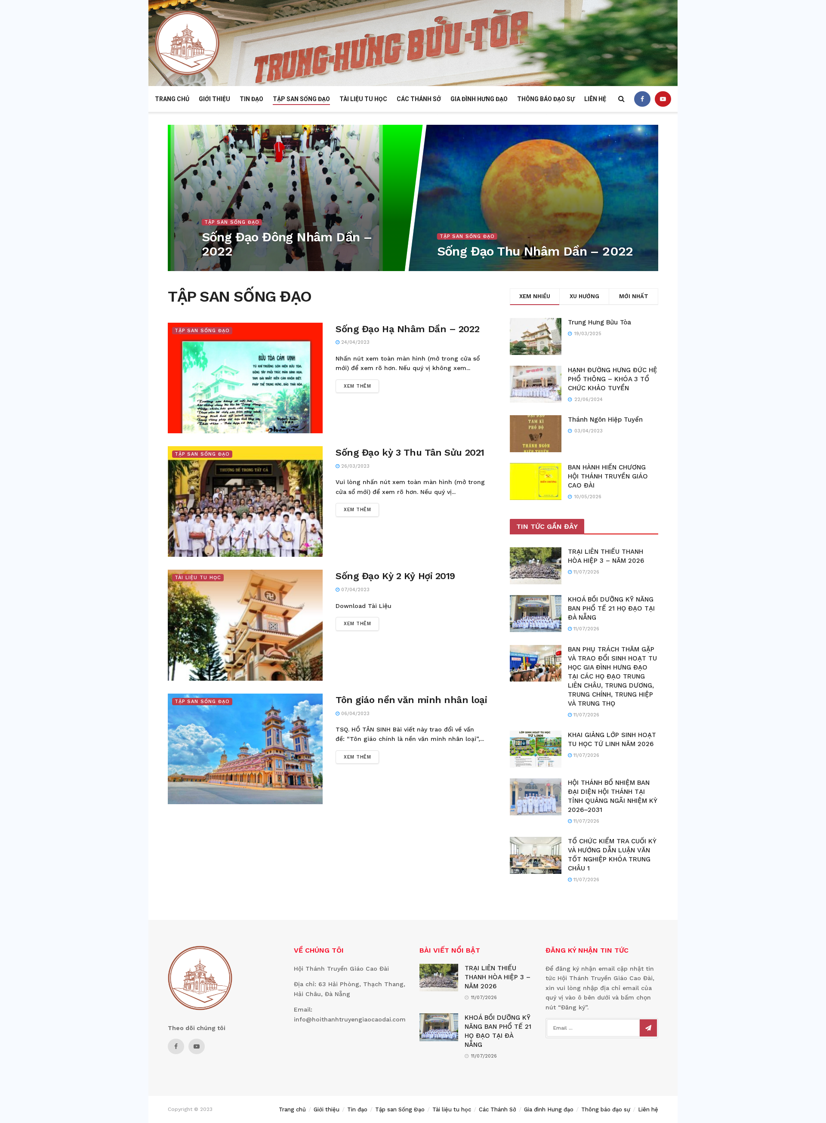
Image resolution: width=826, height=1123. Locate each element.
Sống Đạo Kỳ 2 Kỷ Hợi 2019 (395, 576)
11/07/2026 (585, 572)
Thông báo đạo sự (546, 99)
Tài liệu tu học (363, 99)
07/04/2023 (220, 268)
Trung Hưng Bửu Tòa (599, 322)
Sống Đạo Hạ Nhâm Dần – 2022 (407, 329)
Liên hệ (595, 99)
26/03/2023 (354, 466)
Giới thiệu (214, 99)
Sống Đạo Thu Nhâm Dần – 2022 (535, 251)
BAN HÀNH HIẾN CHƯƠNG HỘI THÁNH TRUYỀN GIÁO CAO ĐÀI (608, 476)
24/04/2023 (354, 342)
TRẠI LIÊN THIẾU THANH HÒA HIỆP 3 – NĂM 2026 (497, 977)
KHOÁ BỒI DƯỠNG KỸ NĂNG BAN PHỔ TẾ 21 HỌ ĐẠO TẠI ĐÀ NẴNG (611, 608)
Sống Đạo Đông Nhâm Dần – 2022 (286, 244)
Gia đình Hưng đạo (479, 99)
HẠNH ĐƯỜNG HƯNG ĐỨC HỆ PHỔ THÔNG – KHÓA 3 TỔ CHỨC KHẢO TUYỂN (612, 379)
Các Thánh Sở (419, 99)
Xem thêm (357, 386)
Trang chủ (172, 99)
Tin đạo (251, 99)
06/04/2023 (354, 713)
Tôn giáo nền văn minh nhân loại (411, 699)
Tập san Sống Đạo (301, 99)
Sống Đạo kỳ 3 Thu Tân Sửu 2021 (410, 452)
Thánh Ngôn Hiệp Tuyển (605, 419)
